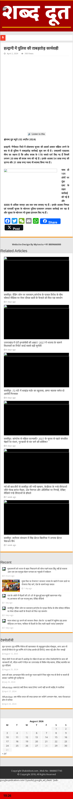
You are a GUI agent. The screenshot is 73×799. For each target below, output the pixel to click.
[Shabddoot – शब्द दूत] (36, 15)
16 (65, 737)
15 (56, 737)
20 (36, 741)
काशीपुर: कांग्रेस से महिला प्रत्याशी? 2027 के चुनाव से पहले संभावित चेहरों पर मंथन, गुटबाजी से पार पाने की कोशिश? (36, 440)
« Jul (4, 753)
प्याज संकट (11, 37)
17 (7, 741)
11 (17, 737)
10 (7, 737)
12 (27, 737)
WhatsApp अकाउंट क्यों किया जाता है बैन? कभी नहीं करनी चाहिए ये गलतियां (33, 687)
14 (46, 737)
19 (27, 741)
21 (46, 741)
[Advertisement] (36, 94)
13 (36, 737)
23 (65, 741)
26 (27, 745)
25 (17, 745)
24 (7, 745)
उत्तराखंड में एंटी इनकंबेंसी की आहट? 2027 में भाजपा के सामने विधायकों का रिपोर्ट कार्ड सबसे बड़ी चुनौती (33, 344)
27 (36, 745)
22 (56, 741)
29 (56, 745)
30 (65, 745)
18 (17, 741)
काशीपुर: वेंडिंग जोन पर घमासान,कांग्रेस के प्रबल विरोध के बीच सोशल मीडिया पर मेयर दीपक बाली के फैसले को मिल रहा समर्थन (33, 296)
